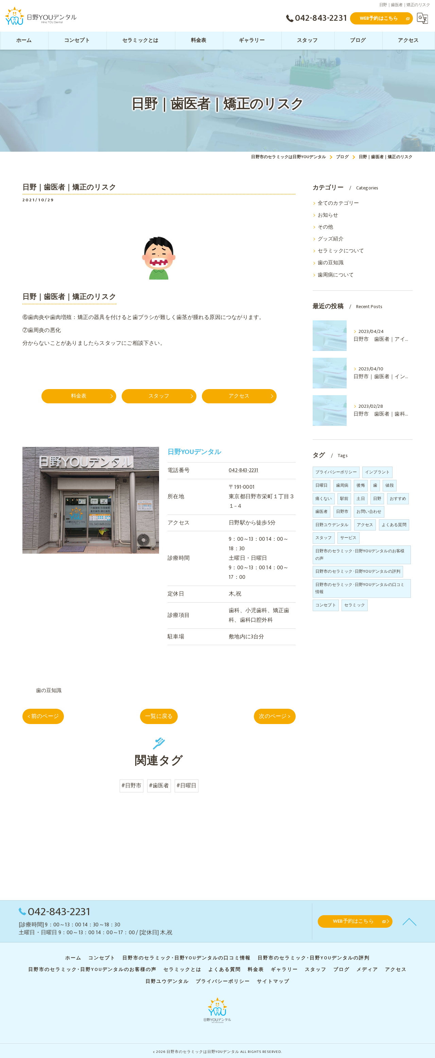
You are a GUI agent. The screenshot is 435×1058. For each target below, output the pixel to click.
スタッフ (323, 537)
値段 (389, 485)
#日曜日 (186, 785)
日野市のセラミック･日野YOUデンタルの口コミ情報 (360, 588)
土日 (360, 498)
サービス (348, 537)
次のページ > (274, 716)
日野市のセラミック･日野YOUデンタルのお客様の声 (360, 555)
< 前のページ (43, 716)
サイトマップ (273, 981)
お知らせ (328, 215)
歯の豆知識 (49, 690)
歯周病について (336, 275)
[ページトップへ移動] (409, 921)
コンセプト (325, 605)
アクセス (365, 524)
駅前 (344, 498)
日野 (377, 498)
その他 (325, 227)
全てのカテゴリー (338, 203)
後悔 (360, 485)
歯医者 (321, 511)
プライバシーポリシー (336, 472)
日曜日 (321, 485)
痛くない (323, 498)
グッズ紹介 (331, 239)
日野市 (342, 511)
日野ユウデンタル (332, 524)
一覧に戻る (159, 716)
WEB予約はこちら (379, 18)
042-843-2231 (243, 470)
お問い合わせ (368, 511)
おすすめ (398, 498)
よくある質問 (394, 524)
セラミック (354, 605)
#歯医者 (159, 785)
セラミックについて (341, 251)
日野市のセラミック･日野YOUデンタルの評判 (357, 571)
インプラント (377, 472)
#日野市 (131, 785)
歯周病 (342, 485)
